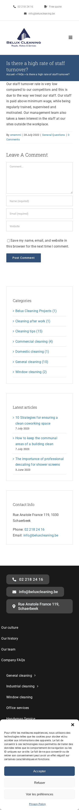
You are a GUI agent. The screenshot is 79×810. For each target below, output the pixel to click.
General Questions (53, 134)
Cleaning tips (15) (29, 331)
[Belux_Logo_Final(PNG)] (23, 30)
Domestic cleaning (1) (32, 352)
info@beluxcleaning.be (40, 535)
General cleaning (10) (31, 362)
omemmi (15, 134)
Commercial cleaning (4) (34, 341)
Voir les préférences (39, 794)
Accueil (10, 74)
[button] (73, 725)
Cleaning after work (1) (33, 321)
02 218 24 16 (34, 529)
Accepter (39, 771)
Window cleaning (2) (31, 372)
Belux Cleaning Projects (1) (36, 311)
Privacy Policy (37, 804)
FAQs (20, 74)
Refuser (39, 782)
